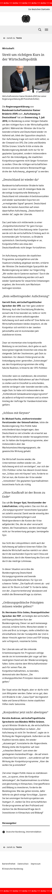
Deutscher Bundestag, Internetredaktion (23, 831)
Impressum (35, 863)
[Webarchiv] (25, 19)
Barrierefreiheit (8, 863)
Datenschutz (23, 863)
